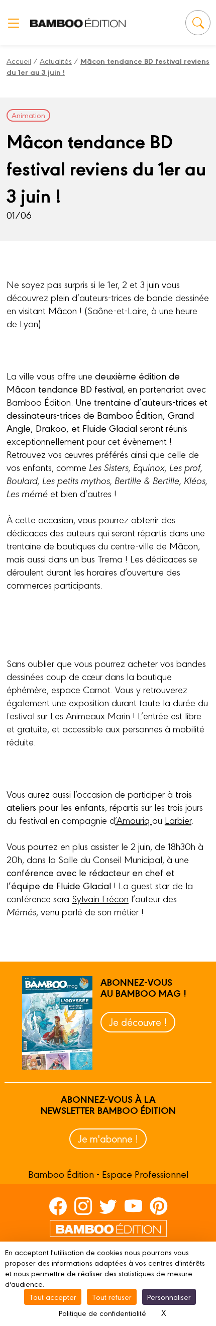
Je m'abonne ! (108, 1138)
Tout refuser (112, 1296)
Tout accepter (52, 1296)
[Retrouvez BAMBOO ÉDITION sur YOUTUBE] (133, 1205)
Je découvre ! (138, 1021)
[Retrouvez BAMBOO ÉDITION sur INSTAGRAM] (83, 1205)
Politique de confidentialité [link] (102, 1312)
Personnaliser (169, 1296)
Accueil (19, 60)
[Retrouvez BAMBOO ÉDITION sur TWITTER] (108, 1205)
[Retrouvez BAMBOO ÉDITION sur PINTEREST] (158, 1205)
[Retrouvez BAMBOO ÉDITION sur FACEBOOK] (58, 1205)
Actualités (56, 60)
